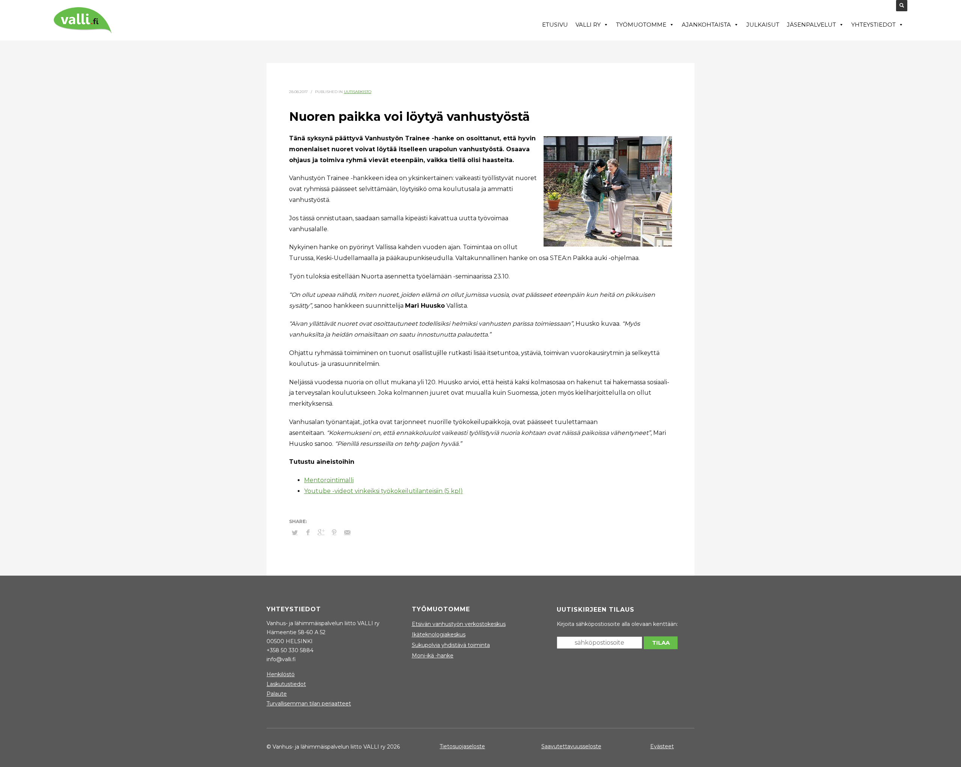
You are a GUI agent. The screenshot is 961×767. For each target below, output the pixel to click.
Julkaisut (762, 24)
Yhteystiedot (873, 24)
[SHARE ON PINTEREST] (334, 532)
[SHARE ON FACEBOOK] (307, 532)
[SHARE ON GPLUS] (321, 532)
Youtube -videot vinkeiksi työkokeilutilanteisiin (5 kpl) (383, 491)
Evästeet (662, 746)
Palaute (277, 693)
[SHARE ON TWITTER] (294, 532)
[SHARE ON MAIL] (347, 532)
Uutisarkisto (357, 91)
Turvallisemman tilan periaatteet (309, 703)
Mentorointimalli (329, 480)
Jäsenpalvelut (811, 24)
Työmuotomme (641, 24)
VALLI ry (588, 24)
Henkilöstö (281, 674)
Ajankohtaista (706, 24)
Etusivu (555, 24)
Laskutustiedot (286, 684)
